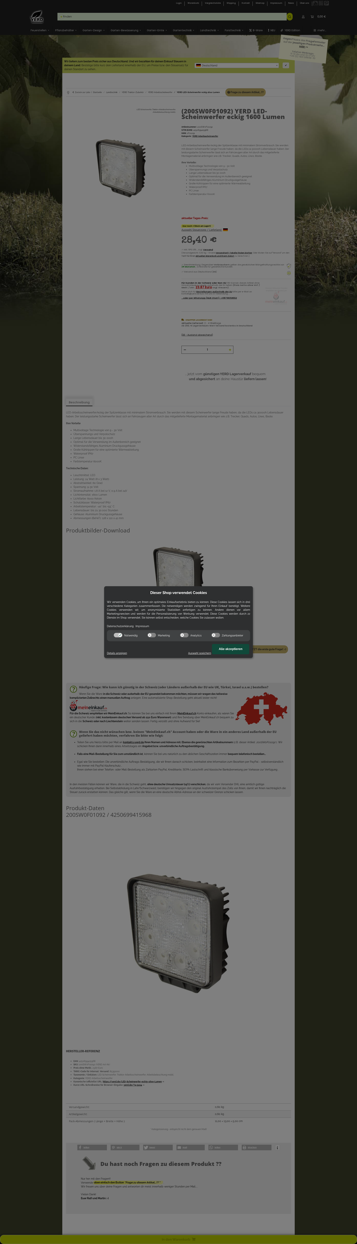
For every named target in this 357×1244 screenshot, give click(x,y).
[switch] (118, 635)
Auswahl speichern (199, 653)
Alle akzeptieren (230, 649)
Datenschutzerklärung (120, 626)
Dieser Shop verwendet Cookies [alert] (178, 592)
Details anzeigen (117, 653)
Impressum (142, 626)
